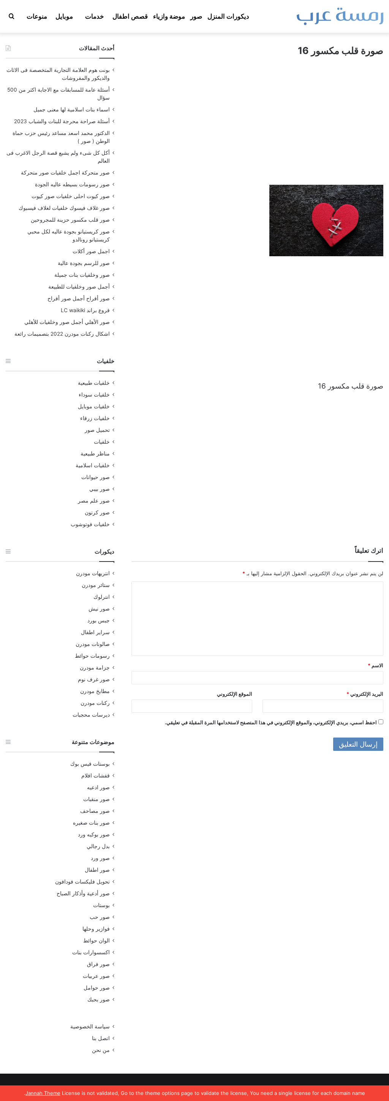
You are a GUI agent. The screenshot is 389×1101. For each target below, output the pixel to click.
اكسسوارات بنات (91, 952)
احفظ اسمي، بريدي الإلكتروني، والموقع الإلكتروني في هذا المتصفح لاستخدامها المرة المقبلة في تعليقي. (271, 722)
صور (196, 16)
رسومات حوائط (92, 656)
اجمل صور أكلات (91, 251)
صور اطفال (97, 870)
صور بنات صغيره (91, 823)
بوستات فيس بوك (90, 764)
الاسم (375, 665)
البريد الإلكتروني (364, 694)
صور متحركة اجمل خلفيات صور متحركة (65, 173)
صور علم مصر (94, 501)
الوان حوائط (96, 941)
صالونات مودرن (93, 644)
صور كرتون (97, 512)
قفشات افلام (95, 776)
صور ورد (100, 858)
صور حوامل (97, 988)
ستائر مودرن (96, 585)
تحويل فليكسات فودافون (82, 882)
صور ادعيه (98, 787)
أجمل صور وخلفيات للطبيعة (79, 287)
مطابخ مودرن (95, 691)
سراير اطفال (95, 632)
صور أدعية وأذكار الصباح (83, 893)
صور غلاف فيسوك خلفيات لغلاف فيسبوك (64, 208)
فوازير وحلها (96, 929)
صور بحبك (98, 999)
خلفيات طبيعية (94, 383)
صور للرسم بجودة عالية (84, 263)
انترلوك (101, 597)
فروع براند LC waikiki (85, 310)
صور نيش (99, 609)
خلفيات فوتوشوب (90, 524)
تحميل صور (97, 430)
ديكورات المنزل (228, 16)
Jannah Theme (42, 1093)
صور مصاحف (95, 811)
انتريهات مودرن (93, 573)
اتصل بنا (101, 1038)
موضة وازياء (169, 16)
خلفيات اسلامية (93, 465)
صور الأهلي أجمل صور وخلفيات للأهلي (67, 322)
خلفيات (102, 442)
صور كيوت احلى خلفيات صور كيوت (71, 196)
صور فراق (98, 964)
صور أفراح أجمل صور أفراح (78, 298)
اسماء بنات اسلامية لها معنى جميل (71, 109)
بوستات (101, 905)
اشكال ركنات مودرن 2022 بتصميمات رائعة (62, 334)
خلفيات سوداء (94, 395)
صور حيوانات (95, 477)
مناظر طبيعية (95, 454)
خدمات (94, 16)
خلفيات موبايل (94, 406)
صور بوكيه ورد (94, 834)
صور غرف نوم (94, 679)
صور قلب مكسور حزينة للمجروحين (70, 220)
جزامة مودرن (95, 668)
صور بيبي (99, 489)
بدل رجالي (98, 846)
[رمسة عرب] (340, 16)
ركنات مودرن (95, 703)
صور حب (100, 917)
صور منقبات (96, 799)
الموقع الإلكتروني (234, 694)
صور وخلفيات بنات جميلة (82, 275)
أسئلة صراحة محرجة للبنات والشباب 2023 (62, 121)
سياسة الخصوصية (90, 1026)
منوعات (37, 16)
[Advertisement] (257, 128)
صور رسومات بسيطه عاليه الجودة (72, 184)
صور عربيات (96, 976)
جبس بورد (98, 620)
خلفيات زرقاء (95, 418)
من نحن (101, 1050)
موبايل (64, 16)
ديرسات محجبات (91, 715)
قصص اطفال (130, 16)
